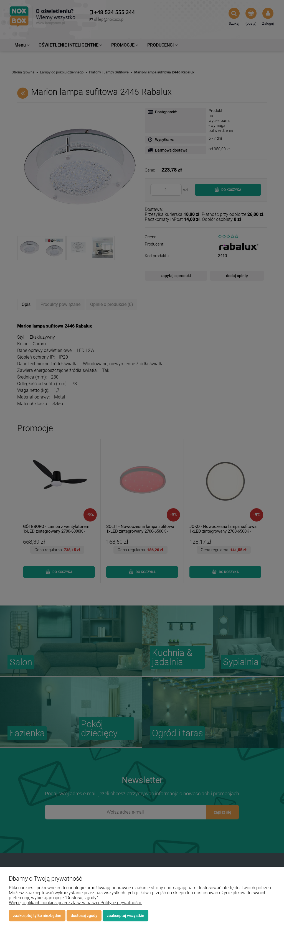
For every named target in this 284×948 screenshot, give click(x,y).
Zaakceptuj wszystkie (125, 915)
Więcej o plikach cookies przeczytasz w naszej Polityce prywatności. (75, 902)
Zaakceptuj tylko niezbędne (37, 915)
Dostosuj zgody (84, 915)
